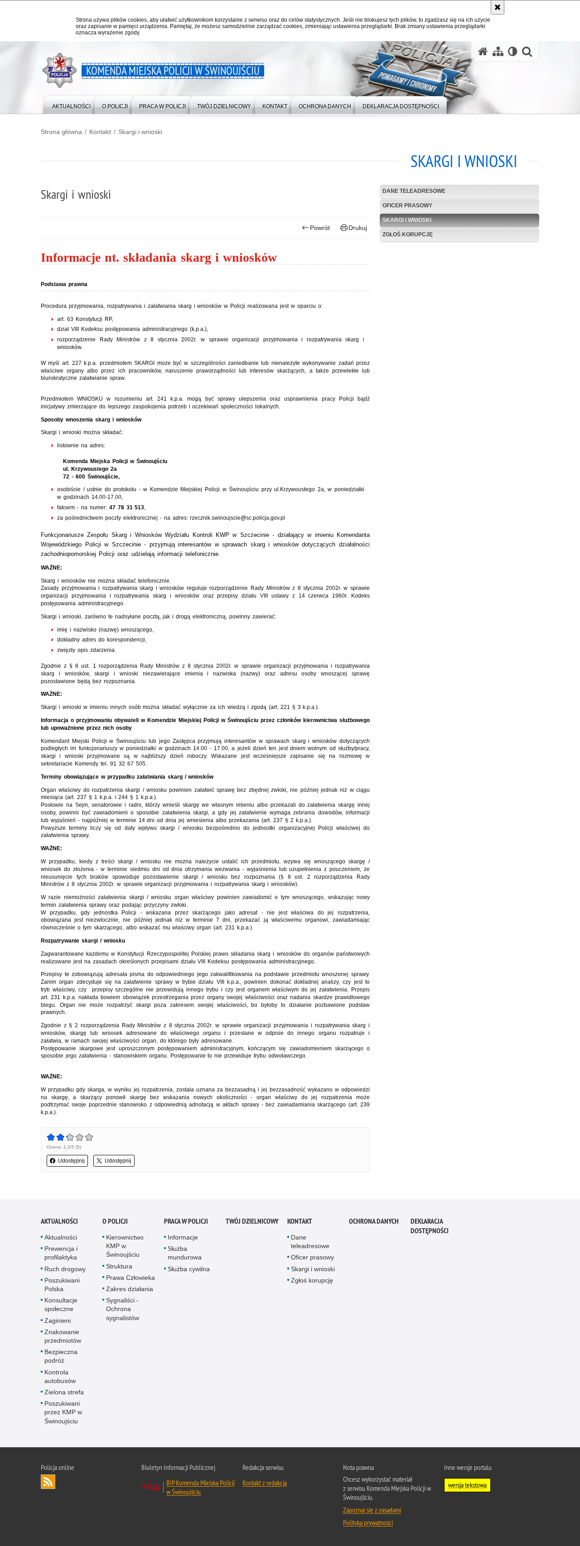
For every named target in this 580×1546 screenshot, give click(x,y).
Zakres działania (129, 1288)
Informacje (183, 1237)
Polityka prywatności (368, 1522)
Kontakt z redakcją (264, 1482)
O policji (115, 1221)
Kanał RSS (48, 1481)
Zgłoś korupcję (407, 234)
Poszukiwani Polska (62, 1284)
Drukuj (357, 227)
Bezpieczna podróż (60, 1356)
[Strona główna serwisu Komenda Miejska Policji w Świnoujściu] (483, 51)
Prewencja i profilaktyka (60, 1253)
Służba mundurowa (185, 1253)
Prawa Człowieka (130, 1277)
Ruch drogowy (65, 1269)
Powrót (320, 227)
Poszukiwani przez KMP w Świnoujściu (63, 1412)
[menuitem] (71, 104)
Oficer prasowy (407, 205)
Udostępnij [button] (71, 1161)
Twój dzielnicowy (252, 1221)
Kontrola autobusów (60, 1376)
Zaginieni (57, 1320)
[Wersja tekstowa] (512, 51)
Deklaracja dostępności (430, 1225)
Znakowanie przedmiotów (62, 1336)
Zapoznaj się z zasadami (372, 1509)
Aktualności (59, 1221)
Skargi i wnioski (140, 131)
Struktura (119, 1266)
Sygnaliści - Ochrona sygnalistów (122, 1309)
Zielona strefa (64, 1392)
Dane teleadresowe (413, 191)
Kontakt (100, 131)
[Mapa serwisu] (498, 51)
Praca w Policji (186, 1221)
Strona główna (61, 131)
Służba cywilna (189, 1269)
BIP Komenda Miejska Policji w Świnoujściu (200, 1487)
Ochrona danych (374, 1221)
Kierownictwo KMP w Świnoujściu (125, 1246)
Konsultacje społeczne (60, 1304)
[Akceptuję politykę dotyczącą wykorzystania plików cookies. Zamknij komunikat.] (497, 7)
